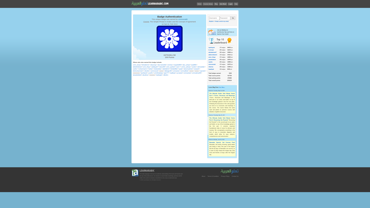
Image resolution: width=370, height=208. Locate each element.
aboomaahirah (188, 69)
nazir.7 (178, 67)
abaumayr (153, 65)
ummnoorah (154, 71)
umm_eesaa (137, 65)
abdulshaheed (137, 67)
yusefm (150, 73)
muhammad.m (142, 69)
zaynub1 (202, 71)
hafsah (150, 69)
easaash (196, 69)
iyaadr (181, 69)
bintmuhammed (138, 71)
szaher (135, 69)
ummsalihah (184, 71)
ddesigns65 (168, 71)
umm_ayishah (170, 67)
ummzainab (187, 73)
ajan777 (166, 73)
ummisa (170, 65)
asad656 (193, 65)
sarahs (194, 67)
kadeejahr (159, 75)
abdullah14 (166, 69)
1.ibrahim (146, 71)
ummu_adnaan (186, 67)
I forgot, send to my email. (222, 21)
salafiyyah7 (154, 67)
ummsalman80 (196, 73)
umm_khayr (146, 67)
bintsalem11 (145, 65)
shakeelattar (157, 69)
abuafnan (145, 75)
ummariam (176, 71)
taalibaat (172, 73)
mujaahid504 (178, 65)
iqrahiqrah (144, 73)
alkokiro (166, 75)
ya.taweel (179, 73)
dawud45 (162, 67)
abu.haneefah (162, 65)
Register (211, 21)
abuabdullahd (137, 75)
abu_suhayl (186, 65)
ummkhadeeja (158, 73)
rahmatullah (201, 67)
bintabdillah (174, 69)
